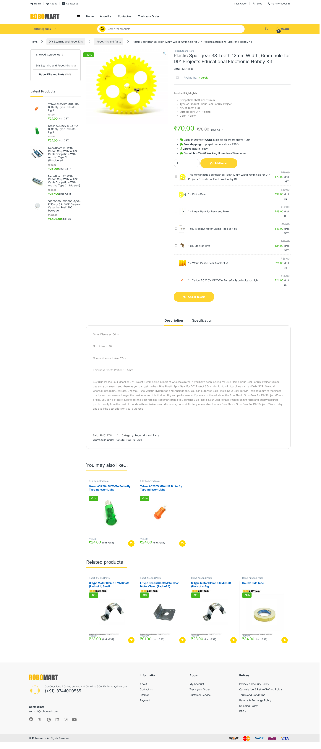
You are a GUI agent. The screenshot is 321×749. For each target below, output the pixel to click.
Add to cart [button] (131, 543)
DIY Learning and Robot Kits (65, 41)
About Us (105, 16)
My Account (196, 684)
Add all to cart (196, 296)
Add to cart (221, 163)
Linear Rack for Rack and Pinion (211, 211)
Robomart (38, 738)
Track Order (240, 3)
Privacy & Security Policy (254, 684)
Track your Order (148, 16)
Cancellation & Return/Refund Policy (260, 689)
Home (37, 3)
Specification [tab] (202, 320)
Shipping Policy (248, 705)
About (53, 3)
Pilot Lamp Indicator (99, 481)
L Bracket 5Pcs (201, 245)
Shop (259, 3)
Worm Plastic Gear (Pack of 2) (210, 263)
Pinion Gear (199, 194)
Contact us (72, 3)
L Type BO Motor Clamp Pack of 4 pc (214, 228)
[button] (164, 53)
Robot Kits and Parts (108, 41)
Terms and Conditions (252, 694)
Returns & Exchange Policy (255, 700)
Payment (145, 700)
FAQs (242, 711)
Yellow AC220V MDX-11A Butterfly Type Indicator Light (225, 280)
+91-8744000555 (281, 3)
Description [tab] (173, 320)
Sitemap (145, 694)
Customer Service (200, 694)
